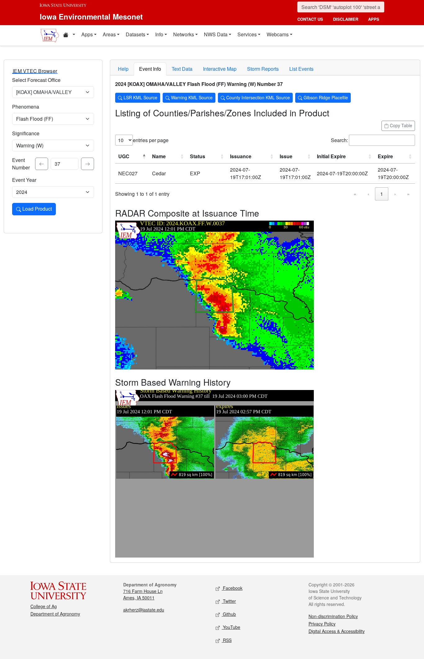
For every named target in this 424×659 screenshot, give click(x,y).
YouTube (231, 627)
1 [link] (381, 193)
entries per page (151, 140)
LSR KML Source (139, 97)
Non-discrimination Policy (333, 616)
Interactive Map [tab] (220, 68)
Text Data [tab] (182, 68)
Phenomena (25, 106)
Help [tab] (123, 68)
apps (373, 19)
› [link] (395, 193)
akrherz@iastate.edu (143, 610)
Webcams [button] (278, 34)
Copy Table (400, 125)
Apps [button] (87, 34)
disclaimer (345, 19)
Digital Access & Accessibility (337, 631)
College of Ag (43, 606)
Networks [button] (183, 34)
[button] (69, 35)
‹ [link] (368, 193)
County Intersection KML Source (257, 97)
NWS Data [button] (216, 34)
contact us (310, 19)
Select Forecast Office (36, 79)
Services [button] (247, 34)
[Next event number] (87, 164)
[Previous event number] (41, 164)
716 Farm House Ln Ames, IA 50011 (143, 594)
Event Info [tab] (150, 68)
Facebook (232, 588)
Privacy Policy (322, 624)
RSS (227, 640)
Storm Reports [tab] (263, 68)
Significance (25, 133)
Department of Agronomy (55, 614)
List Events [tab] (301, 68)
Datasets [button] (135, 34)
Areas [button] (109, 34)
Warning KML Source (191, 97)
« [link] (355, 193)
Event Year (24, 179)
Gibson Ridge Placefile (325, 97)
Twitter (229, 601)
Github (229, 614)
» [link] (408, 193)
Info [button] (159, 34)
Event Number (21, 163)
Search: (339, 140)
